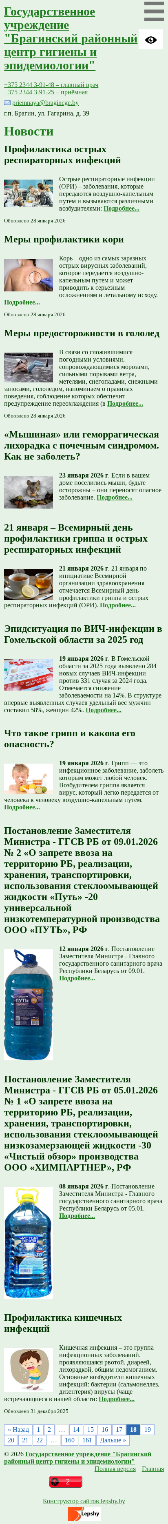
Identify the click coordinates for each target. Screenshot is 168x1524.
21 (25, 1440)
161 (87, 1440)
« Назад (18, 1429)
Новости (28, 131)
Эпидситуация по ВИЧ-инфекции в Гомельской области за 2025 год (83, 634)
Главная (153, 1468)
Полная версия (115, 1468)
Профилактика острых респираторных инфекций (62, 154)
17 (119, 1429)
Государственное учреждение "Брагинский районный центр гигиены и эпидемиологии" (70, 38)
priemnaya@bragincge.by (45, 102)
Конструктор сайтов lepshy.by (84, 1500)
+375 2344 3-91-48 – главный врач (51, 84)
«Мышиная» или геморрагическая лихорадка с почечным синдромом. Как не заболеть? (81, 445)
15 (90, 1429)
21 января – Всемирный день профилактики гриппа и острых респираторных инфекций (76, 538)
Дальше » (113, 1440)
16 (105, 1429)
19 (147, 1429)
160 (70, 1440)
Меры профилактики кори (64, 239)
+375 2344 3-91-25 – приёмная (46, 92)
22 (39, 1440)
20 (11, 1440)
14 (76, 1429)
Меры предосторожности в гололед (81, 333)
